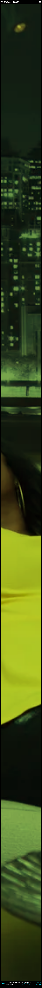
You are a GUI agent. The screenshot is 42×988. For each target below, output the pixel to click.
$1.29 (26, 983)
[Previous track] (38, 982)
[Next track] (40, 982)
